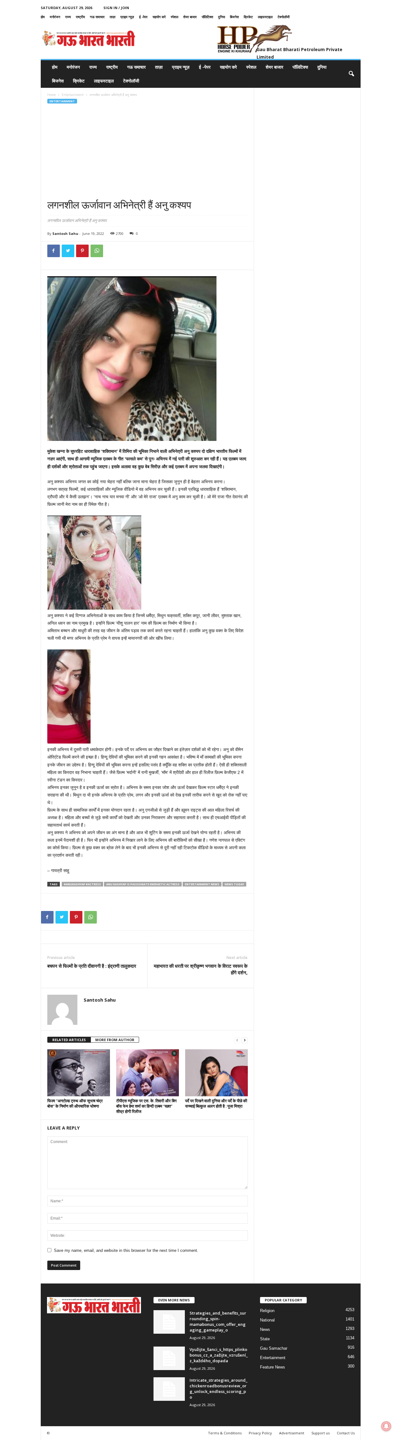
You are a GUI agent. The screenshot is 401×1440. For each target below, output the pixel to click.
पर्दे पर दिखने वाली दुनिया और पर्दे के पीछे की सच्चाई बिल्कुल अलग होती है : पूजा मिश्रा (216, 1103)
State (265, 1339)
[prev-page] (237, 1040)
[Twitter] (68, 251)
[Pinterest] (82, 251)
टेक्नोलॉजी (283, 16)
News (265, 1329)
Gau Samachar (273, 1348)
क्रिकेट (248, 16)
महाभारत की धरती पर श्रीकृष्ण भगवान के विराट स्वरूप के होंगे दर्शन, (200, 969)
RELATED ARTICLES (69, 1039)
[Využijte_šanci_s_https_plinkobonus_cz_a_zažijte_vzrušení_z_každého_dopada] (169, 1358)
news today (234, 884)
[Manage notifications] (386, 1426)
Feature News (272, 1367)
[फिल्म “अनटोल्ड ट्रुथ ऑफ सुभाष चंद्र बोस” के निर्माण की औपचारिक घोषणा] (78, 1072)
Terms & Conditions (225, 1433)
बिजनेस (234, 16)
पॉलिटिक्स (207, 16)
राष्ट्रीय (80, 16)
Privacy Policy (260, 1433)
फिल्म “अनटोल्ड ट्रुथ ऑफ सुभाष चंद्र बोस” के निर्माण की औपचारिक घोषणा (75, 1103)
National (267, 1320)
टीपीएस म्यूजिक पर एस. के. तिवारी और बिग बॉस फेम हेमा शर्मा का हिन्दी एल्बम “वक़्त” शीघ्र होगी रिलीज (146, 1106)
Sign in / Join (116, 7)
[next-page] (245, 1040)
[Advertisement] (147, 151)
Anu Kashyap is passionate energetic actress (143, 884)
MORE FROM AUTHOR (114, 1039)
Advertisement (291, 1433)
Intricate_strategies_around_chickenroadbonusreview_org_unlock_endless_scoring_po (218, 1388)
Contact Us (346, 1433)
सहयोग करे (159, 16)
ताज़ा (112, 16)
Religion (267, 1310)
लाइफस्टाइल (265, 16)
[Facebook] (53, 251)
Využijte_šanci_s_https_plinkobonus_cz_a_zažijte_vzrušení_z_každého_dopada (219, 1355)
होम (43, 16)
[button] (351, 74)
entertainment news (202, 884)
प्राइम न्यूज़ (127, 16)
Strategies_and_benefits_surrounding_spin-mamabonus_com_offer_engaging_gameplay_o (218, 1321)
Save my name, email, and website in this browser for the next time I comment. (126, 1250)
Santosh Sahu (65, 233)
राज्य (68, 16)
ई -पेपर (143, 16)
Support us (320, 1433)
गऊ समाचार (97, 16)
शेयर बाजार (190, 16)
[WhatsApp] (97, 251)
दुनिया (221, 16)
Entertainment (73, 95)
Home (51, 95)
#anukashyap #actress (82, 884)
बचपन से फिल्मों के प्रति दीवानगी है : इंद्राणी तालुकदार (91, 966)
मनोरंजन (55, 16)
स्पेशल (174, 16)
